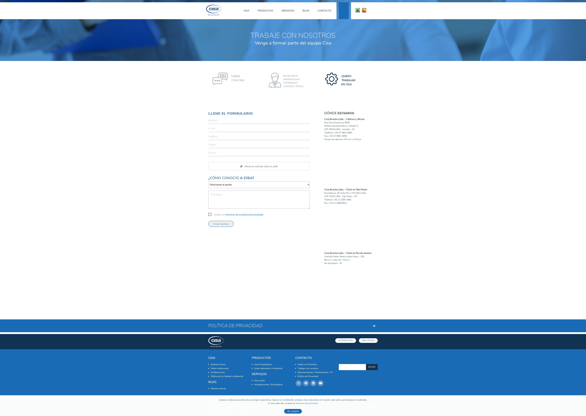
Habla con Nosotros (307, 364)
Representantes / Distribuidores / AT (315, 372)
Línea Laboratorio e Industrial (268, 368)
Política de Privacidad (308, 376)
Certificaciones (218, 372)
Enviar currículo (221, 224)
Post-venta (259, 380)
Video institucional (220, 368)
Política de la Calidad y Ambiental (227, 376)
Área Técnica (368, 340)
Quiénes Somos (218, 364)
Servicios (287, 10)
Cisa (246, 10)
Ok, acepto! (293, 411)
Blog (306, 10)
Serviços (259, 374)
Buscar (371, 367)
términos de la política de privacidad (244, 214)
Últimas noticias (218, 388)
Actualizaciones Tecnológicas (268, 384)
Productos (265, 10)
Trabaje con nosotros (308, 368)
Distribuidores (345, 340)
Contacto (324, 10)
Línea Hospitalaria (263, 364)
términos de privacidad (307, 403)
